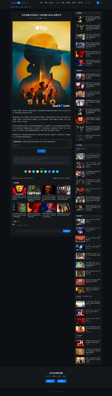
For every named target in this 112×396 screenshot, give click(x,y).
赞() (51, 18)
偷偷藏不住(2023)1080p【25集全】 (61, 178)
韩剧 (63, 2)
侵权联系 (61, 381)
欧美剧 (58, 2)
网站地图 (61, 391)
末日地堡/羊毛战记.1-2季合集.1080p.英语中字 (41, 15)
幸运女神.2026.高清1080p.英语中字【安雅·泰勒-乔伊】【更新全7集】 (34, 215)
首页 (41, 2)
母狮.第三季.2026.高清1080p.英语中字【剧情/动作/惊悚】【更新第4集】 (63, 197)
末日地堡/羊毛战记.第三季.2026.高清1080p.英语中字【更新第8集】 (19, 215)
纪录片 (74, 2)
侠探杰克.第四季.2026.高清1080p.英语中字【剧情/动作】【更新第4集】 (49, 215)
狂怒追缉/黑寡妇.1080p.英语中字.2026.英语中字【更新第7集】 (19, 197)
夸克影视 (15, 3)
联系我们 (50, 381)
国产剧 (51, 2)
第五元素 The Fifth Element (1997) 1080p (23, 178)
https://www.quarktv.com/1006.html (29, 161)
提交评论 (67, 231)
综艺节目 (80, 2)
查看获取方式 (17, 145)
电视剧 (68, 2)
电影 (46, 2)
